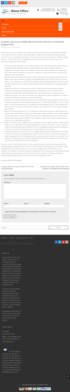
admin (18, 47)
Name (6, 203)
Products (5, 24)
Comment (7, 182)
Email (26, 203)
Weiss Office (5, 331)
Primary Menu (3, 20)
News (3, 35)
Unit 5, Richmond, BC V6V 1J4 (47, 11)
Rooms (4, 28)
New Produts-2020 (8, 32)
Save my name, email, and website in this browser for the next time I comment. (30, 212)
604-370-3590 (63, 11)
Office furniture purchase (14, 160)
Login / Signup (15, 6)
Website (47, 203)
